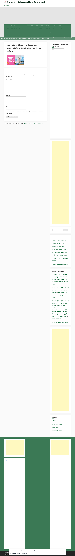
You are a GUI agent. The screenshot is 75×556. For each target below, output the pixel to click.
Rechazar (54, 551)
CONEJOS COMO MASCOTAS (44, 28)
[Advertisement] (37, 15)
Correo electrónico (10, 101)
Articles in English (21, 31)
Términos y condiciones (51, 31)
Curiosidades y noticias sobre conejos (19, 25)
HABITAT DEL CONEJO (56, 25)
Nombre (8, 95)
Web (7, 106)
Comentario (9, 79)
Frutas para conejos (56, 318)
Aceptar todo (47, 551)
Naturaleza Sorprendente (58, 28)
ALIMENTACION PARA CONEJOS (36, 25)
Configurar (62, 551)
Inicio (8, 25)
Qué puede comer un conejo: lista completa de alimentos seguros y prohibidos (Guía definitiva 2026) (59, 254)
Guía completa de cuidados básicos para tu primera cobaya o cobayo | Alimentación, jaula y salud (60, 242)
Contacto (9, 35)
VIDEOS (47, 25)
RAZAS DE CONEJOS (12, 28)
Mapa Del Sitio (61, 31)
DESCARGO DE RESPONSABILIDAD (36, 31)
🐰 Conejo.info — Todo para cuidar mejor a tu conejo (25, 2)
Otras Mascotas (10, 31)
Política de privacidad (57, 430)
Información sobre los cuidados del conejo (27, 28)
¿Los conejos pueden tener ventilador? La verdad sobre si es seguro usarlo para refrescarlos (59, 248)
